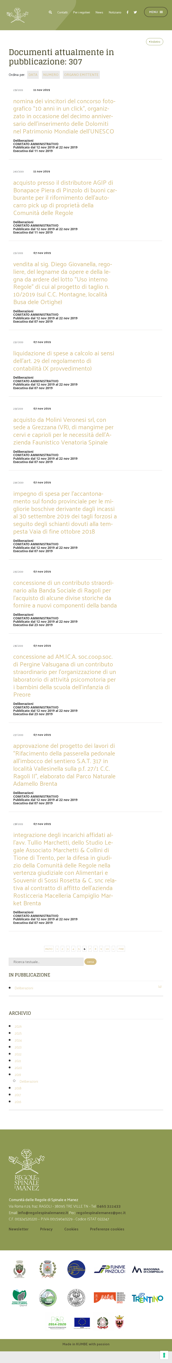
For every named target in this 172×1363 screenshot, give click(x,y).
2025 (18, 1033)
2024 (18, 1040)
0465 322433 (109, 1206)
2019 (18, 1074)
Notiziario (115, 12)
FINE (121, 948)
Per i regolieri (81, 12)
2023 (18, 1047)
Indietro (155, 41)
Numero (50, 74)
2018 (18, 1088)
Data (32, 74)
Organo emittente (81, 74)
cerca (90, 961)
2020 (18, 1068)
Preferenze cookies (107, 1228)
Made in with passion (86, 1344)
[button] (50, 12)
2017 (18, 1095)
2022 (18, 1054)
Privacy (46, 1228)
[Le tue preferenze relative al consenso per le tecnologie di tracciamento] (164, 1355)
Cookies (71, 1228)
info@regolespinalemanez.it (43, 1212)
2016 (18, 1102)
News (99, 12)
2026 (18, 1026)
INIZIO (49, 948)
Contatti (62, 12)
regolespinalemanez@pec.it (101, 1212)
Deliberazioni (24, 988)
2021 (18, 1061)
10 (107, 948)
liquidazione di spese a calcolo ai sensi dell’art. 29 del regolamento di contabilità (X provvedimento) (63, 360)
